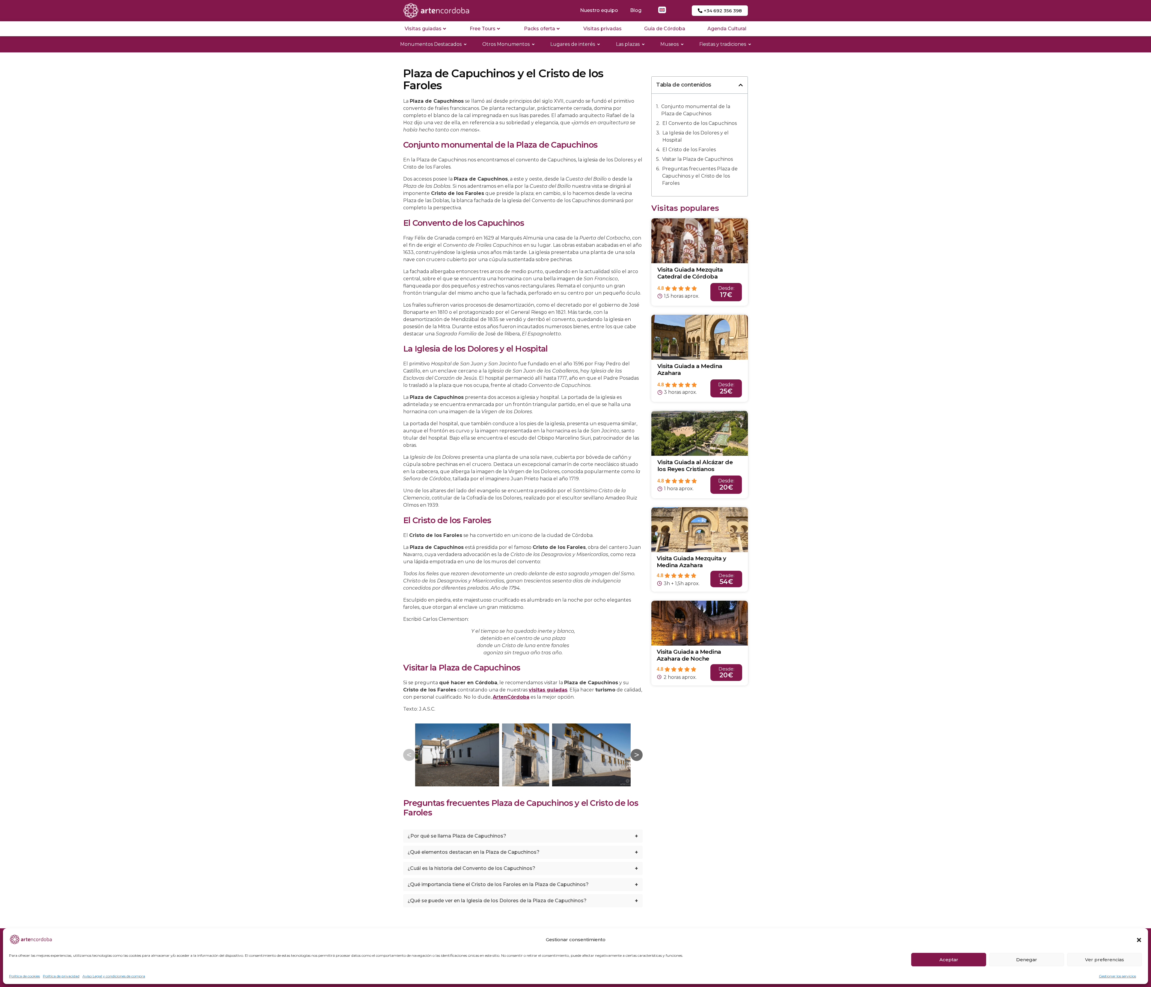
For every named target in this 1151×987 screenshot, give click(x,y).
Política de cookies (24, 976)
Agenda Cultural (726, 28)
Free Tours (482, 28)
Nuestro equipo (599, 10)
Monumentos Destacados (431, 44)
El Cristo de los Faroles (689, 149)
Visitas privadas (602, 28)
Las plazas (628, 44)
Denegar (1026, 959)
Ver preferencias (1104, 959)
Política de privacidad (61, 976)
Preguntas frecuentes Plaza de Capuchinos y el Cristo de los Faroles (700, 176)
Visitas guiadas (423, 28)
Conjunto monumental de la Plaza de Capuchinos (695, 110)
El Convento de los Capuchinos (699, 123)
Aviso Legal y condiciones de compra (113, 976)
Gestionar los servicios (1117, 976)
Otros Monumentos (506, 44)
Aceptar (948, 959)
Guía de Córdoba (664, 28)
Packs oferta (539, 28)
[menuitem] (662, 10)
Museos (669, 44)
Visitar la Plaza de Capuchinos (697, 159)
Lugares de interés (572, 44)
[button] (1139, 940)
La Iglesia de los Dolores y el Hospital (695, 136)
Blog (635, 10)
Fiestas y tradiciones (722, 44)
